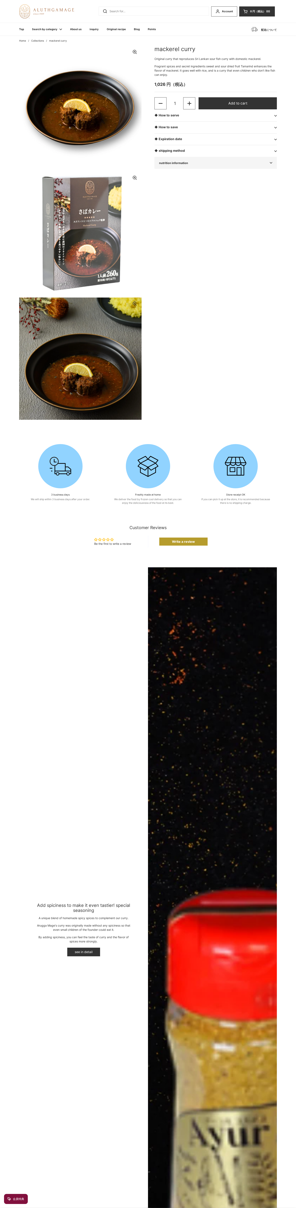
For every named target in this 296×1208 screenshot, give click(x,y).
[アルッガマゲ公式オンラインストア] (46, 11)
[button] (257, 11)
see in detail (84, 952)
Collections (37, 40)
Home (22, 40)
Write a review (183, 542)
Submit (103, 11)
